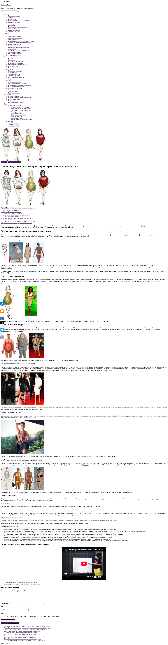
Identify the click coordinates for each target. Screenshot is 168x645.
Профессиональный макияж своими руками (21, 41)
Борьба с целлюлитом (14, 82)
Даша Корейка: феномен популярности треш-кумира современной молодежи (27, 628)
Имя (2, 606)
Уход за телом (8, 80)
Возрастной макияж (14, 52)
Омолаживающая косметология (17, 64)
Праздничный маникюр (18, 115)
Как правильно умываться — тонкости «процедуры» (20, 637)
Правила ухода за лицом (15, 71)
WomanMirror (6, 5)
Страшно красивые (13, 124)
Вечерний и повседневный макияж (18, 47)
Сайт (2, 613)
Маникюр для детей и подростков (21, 110)
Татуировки (11, 60)
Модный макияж (13, 39)
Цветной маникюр (16, 116)
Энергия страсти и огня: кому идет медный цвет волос (20, 632)
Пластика (10, 121)
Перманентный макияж (15, 53)
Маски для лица (12, 72)
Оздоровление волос (14, 22)
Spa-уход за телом (13, 91)
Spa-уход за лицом (13, 79)
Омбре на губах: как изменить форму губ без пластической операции (25, 629)
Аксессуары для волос (14, 24)
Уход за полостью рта (14, 74)
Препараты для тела (14, 93)
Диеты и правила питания (15, 96)
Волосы (6, 14)
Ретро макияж (12, 49)
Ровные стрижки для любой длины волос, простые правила (23, 584)
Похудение (7, 94)
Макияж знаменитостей (15, 38)
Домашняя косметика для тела (17, 83)
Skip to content (5, 1)
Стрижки (10, 17)
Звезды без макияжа (14, 123)
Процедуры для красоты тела (16, 86)
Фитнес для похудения (14, 99)
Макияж (6, 33)
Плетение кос (12, 19)
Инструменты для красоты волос (17, 27)
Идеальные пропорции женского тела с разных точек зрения (22, 631)
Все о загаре (11, 90)
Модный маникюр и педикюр (20, 107)
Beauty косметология (14, 66)
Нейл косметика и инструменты (20, 108)
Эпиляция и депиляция (15, 88)
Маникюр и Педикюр (14, 105)
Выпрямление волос (14, 25)
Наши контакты (5, 643)
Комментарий (5, 603)
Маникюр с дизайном (17, 113)
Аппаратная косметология (15, 63)
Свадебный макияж (13, 46)
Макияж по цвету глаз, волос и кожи (19, 50)
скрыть (11, 207)
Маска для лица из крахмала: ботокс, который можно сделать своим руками (27, 626)
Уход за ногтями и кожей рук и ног (21, 119)
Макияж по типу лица (14, 35)
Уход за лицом (8, 69)
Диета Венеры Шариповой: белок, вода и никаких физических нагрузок (26, 636)
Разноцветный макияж (14, 36)
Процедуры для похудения (16, 102)
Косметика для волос (14, 31)
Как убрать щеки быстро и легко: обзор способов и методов (22, 634)
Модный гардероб (13, 126)
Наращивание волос (14, 30)
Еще (5, 104)
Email (3, 610)
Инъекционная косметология (16, 61)
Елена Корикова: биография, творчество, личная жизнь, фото (22, 639)
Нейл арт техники (16, 112)
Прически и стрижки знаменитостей (19, 20)
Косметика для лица (14, 75)
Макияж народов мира (14, 55)
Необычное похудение (14, 101)
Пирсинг (10, 58)
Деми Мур (85, 465)
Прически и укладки (14, 16)
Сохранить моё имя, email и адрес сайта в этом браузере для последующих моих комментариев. (31, 616)
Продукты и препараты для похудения (19, 97)
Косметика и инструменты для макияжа (19, 42)
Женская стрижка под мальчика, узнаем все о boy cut (20, 582)
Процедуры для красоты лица (16, 77)
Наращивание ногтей (17, 118)
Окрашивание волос (14, 28)
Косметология (8, 57)
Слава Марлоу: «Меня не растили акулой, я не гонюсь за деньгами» (24, 640)
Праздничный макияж (14, 44)
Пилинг (10, 68)
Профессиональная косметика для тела (19, 85)
